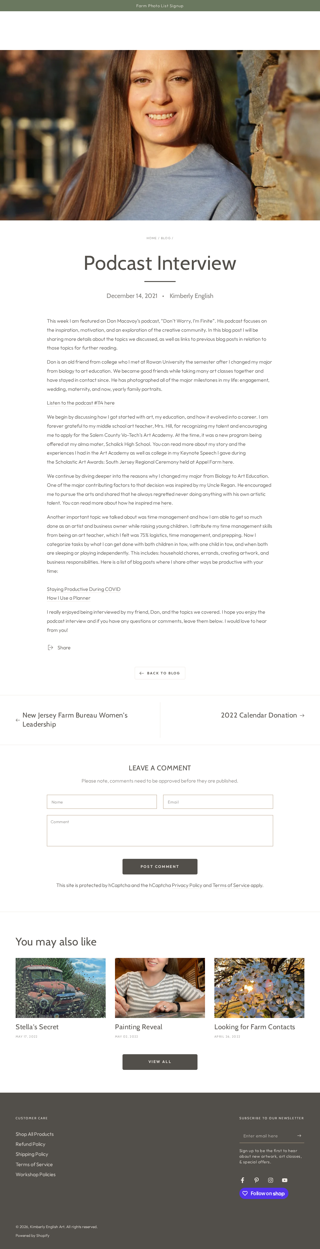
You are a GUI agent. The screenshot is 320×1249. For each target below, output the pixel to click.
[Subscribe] (300, 1136)
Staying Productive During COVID (84, 589)
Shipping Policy (32, 1154)
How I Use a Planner (69, 598)
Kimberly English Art (47, 1226)
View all (160, 1061)
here (227, 462)
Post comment (160, 866)
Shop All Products (35, 1134)
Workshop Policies (36, 1174)
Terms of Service (231, 885)
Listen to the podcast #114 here (81, 403)
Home (152, 238)
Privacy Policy (187, 885)
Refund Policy (30, 1144)
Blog (166, 238)
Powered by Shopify (32, 1235)
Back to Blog (163, 673)
